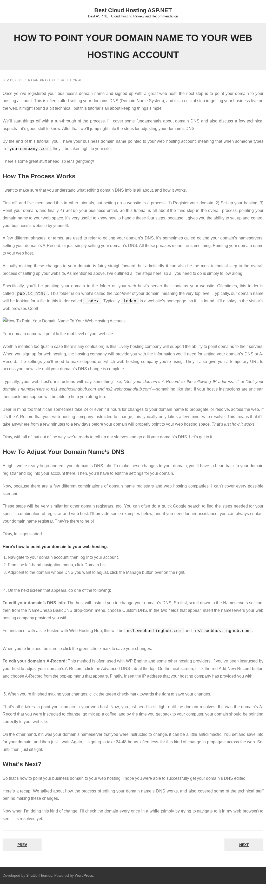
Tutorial (74, 80)
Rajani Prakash (41, 80)
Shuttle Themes (39, 875)
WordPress (84, 875)
